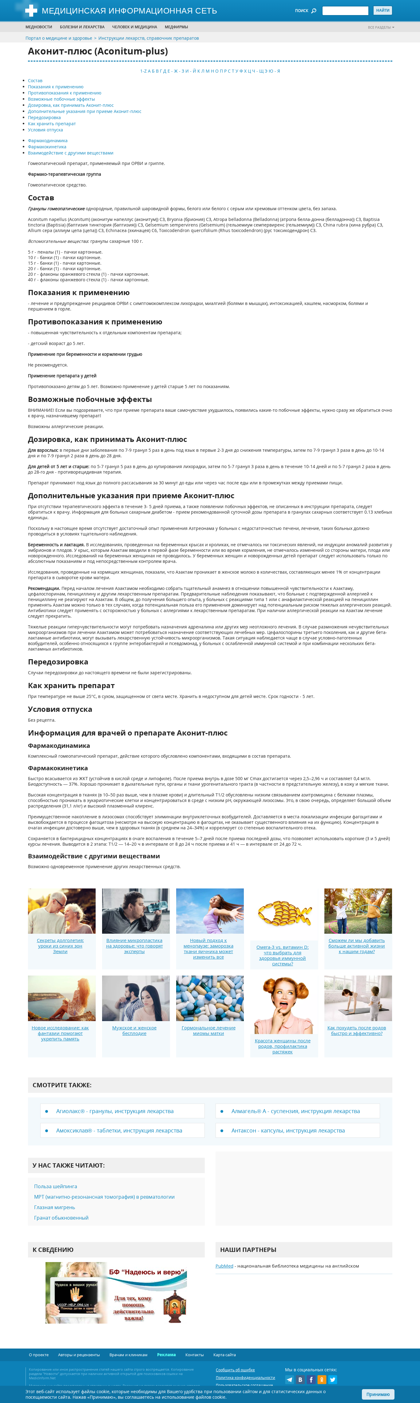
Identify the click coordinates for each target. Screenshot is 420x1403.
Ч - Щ (257, 71)
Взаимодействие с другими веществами (70, 153)
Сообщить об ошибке (235, 1370)
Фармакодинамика (48, 140)
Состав (35, 80)
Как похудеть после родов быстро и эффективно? (356, 1030)
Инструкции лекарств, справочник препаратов (148, 38)
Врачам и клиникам (128, 1354)
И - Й (190, 71)
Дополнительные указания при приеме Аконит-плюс (84, 111)
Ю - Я (274, 71)
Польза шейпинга (56, 1186)
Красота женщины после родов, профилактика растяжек (283, 1046)
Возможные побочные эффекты (61, 99)
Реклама (166, 1354)
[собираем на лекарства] (116, 1299)
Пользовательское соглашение (244, 1385)
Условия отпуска (45, 130)
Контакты (194, 1354)
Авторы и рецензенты (79, 1354)
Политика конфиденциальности (245, 1377)
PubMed (224, 1266)
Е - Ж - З (176, 71)
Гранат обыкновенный (61, 1217)
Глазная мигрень (54, 1207)
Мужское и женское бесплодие (134, 1030)
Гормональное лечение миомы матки (209, 1030)
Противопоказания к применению (64, 93)
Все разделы (379, 27)
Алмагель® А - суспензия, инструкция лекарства (296, 1111)
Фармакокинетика (47, 147)
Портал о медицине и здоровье (59, 38)
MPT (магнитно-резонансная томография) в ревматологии (104, 1196)
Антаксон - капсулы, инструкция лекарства (288, 1130)
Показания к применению (56, 87)
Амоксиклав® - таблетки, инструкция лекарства (119, 1130)
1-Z (143, 71)
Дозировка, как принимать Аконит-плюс (71, 105)
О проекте (39, 1354)
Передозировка (44, 117)
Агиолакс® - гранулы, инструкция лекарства (115, 1111)
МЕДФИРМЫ (176, 27)
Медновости (39, 27)
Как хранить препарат (52, 123)
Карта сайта (224, 1354)
